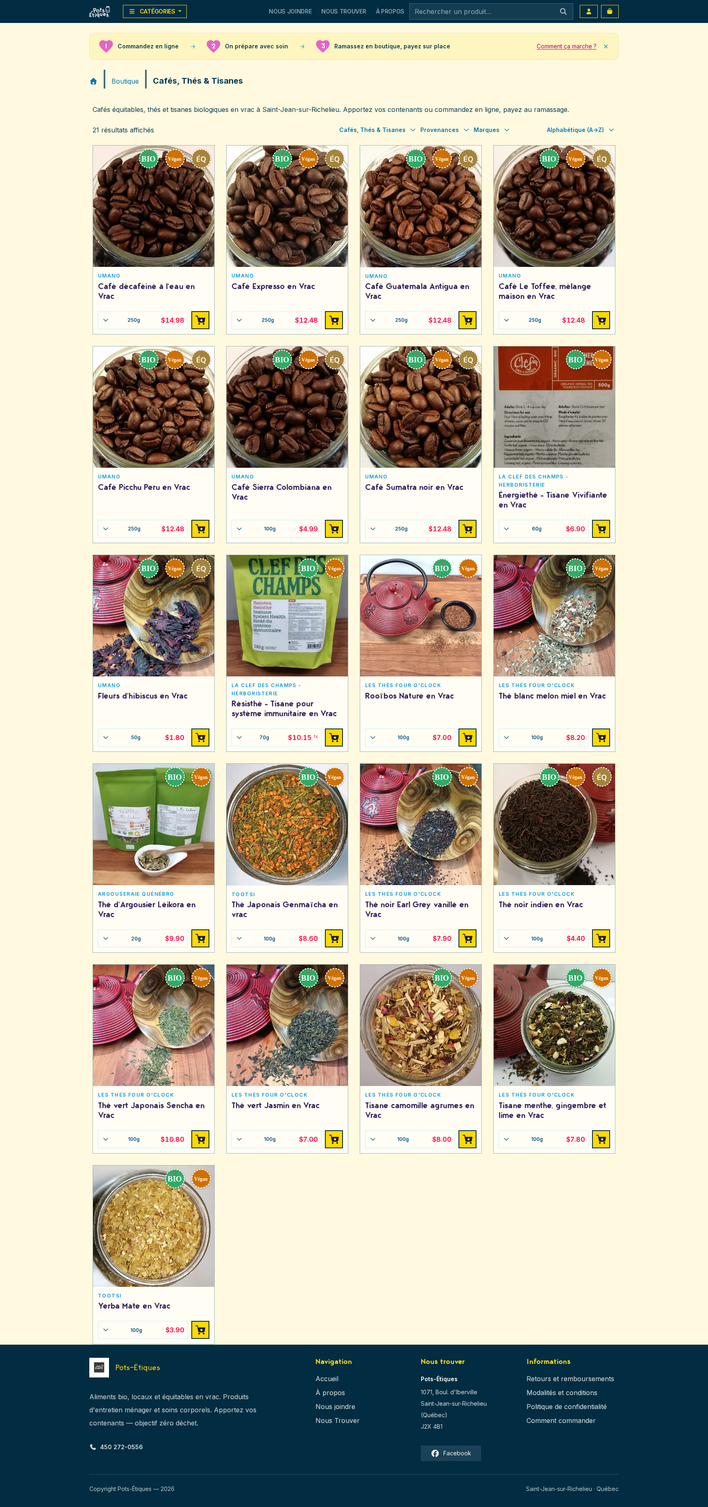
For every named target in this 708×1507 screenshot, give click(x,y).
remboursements (587, 1379)
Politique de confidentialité (566, 1406)
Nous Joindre (290, 11)
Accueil (326, 1379)
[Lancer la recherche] (563, 11)
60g (558, 529)
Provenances (439, 129)
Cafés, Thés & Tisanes (372, 129)
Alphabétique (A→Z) (575, 129)
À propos (330, 1393)
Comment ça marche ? (567, 46)
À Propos (390, 11)
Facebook (457, 1453)
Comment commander (561, 1420)
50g (157, 737)
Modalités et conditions (561, 1393)
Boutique (125, 81)
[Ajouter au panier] (200, 320)
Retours (538, 1379)
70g (288, 737)
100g (291, 529)
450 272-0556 (121, 1446)
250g (155, 320)
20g (158, 938)
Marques (486, 129)
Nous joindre (335, 1406)
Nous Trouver (343, 11)
